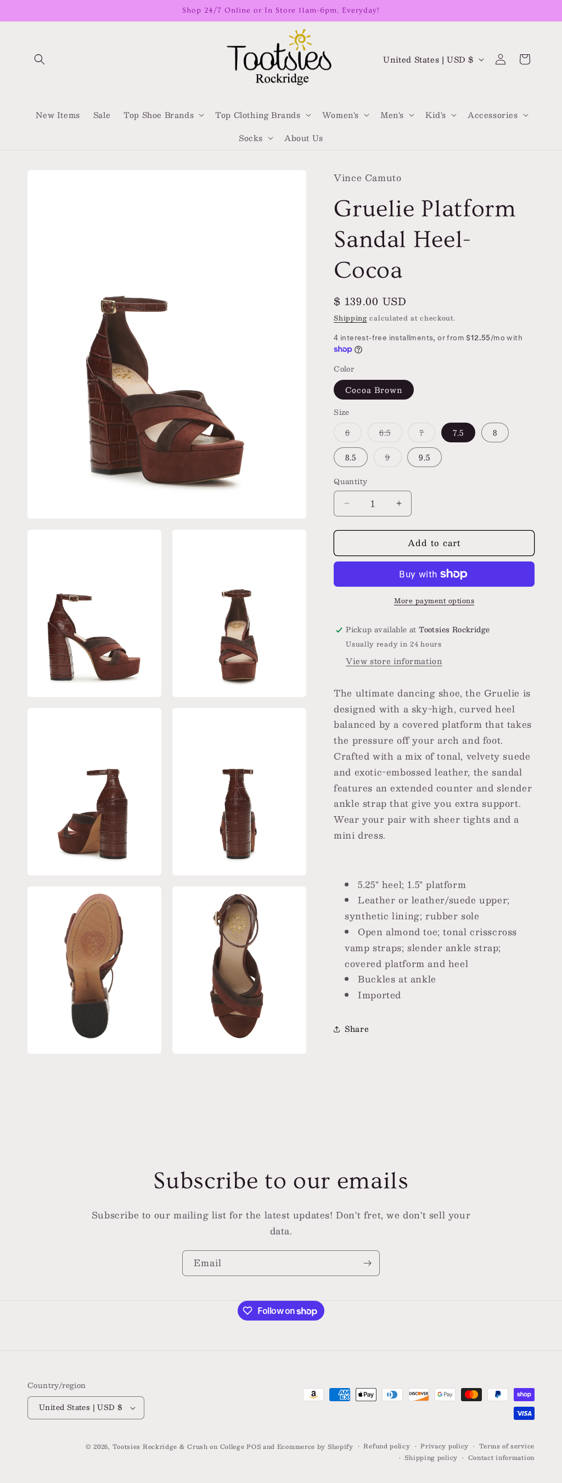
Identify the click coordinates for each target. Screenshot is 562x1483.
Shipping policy (431, 1458)
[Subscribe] (367, 1263)
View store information (394, 660)
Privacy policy (444, 1446)
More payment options (434, 600)
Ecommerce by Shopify (315, 1446)
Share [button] (357, 1028)
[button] (39, 59)
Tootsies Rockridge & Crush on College (180, 1446)
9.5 (424, 457)
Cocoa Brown (373, 389)
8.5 (350, 457)
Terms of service (507, 1446)
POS (253, 1446)
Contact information (501, 1458)
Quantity (350, 481)
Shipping (350, 317)
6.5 (390, 433)
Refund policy (386, 1446)
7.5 (458, 432)
